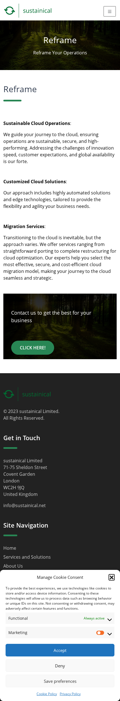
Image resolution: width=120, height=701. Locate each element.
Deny (60, 665)
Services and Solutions (27, 557)
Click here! (32, 348)
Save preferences (60, 681)
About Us (13, 566)
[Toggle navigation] (110, 11)
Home (9, 548)
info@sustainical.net (24, 505)
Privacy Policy (70, 693)
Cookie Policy (47, 693)
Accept (60, 650)
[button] (111, 577)
